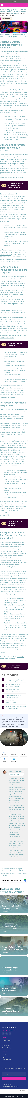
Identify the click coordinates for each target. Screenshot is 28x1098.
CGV (17, 1096)
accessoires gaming (19, 625)
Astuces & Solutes (6, 18)
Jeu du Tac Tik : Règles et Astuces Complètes (10, 968)
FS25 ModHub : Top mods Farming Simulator (11, 1010)
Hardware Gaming (6, 1048)
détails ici (20, 656)
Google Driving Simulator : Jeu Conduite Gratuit (11, 907)
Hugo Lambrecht (16, 774)
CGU (22, 1096)
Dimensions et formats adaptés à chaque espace (13, 691)
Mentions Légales (9, 1096)
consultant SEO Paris (22, 1090)
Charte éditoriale (6, 1059)
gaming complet (5, 254)
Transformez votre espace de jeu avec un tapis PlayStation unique (15, 680)
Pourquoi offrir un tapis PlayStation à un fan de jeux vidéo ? (16, 707)
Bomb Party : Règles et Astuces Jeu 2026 (9, 989)
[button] (26, 5)
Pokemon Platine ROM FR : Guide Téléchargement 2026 (12, 948)
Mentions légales (6, 1086)
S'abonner (14, 1078)
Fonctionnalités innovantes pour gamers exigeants (13, 696)
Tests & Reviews (6, 1040)
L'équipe (4, 1057)
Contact (4, 1062)
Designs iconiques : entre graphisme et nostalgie (13, 685)
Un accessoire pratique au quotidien (12, 702)
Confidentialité (14, 1086)
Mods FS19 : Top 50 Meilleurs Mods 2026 (9, 927)
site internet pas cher (12, 1090)
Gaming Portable (6, 1045)
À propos (4, 1054)
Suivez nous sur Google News (12, 880)
